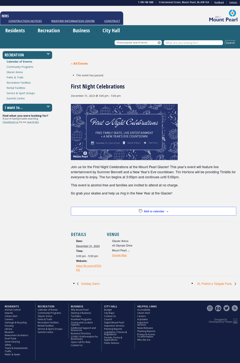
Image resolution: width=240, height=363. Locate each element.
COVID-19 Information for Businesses (84, 337)
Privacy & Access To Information (146, 335)
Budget (108, 309)
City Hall (111, 30)
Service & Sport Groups (21, 93)
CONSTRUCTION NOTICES (21, 21)
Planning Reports (113, 328)
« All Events (79, 63)
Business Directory (81, 333)
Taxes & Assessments (16, 348)
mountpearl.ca (10, 122)
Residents (15, 30)
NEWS (5, 16)
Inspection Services (114, 325)
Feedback (219, 2)
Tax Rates (76, 316)
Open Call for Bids (80, 342)
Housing (9, 325)
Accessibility (143, 309)
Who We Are (143, 339)
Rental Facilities (16, 88)
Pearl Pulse (10, 338)
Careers (9, 319)
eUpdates (142, 319)
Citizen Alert (11, 316)
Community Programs (20, 67)
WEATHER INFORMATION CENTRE (69, 21)
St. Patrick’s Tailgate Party (215, 283)
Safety (8, 344)
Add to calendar (154, 211)
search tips (33, 122)
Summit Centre (16, 98)
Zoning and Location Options (82, 323)
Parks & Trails (15, 77)
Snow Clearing (12, 341)
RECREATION (14, 54)
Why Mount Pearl (80, 309)
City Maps (109, 313)
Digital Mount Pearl (114, 322)
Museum (9, 332)
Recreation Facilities (19, 82)
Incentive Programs (81, 319)
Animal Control (13, 309)
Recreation (49, 30)
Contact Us (76, 345)
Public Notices (111, 343)
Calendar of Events (19, 61)
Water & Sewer (12, 354)
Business (81, 30)
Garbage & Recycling (16, 322)
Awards (9, 313)
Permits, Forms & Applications (113, 338)
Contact (233, 2)
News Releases (145, 328)
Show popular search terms (132, 42)
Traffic (8, 351)
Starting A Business (81, 313)
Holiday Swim (90, 283)
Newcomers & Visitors (16, 335)
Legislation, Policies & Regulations (115, 333)
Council (108, 319)
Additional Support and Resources (83, 329)
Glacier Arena (15, 72)
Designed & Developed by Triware (220, 320)
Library (8, 328)
